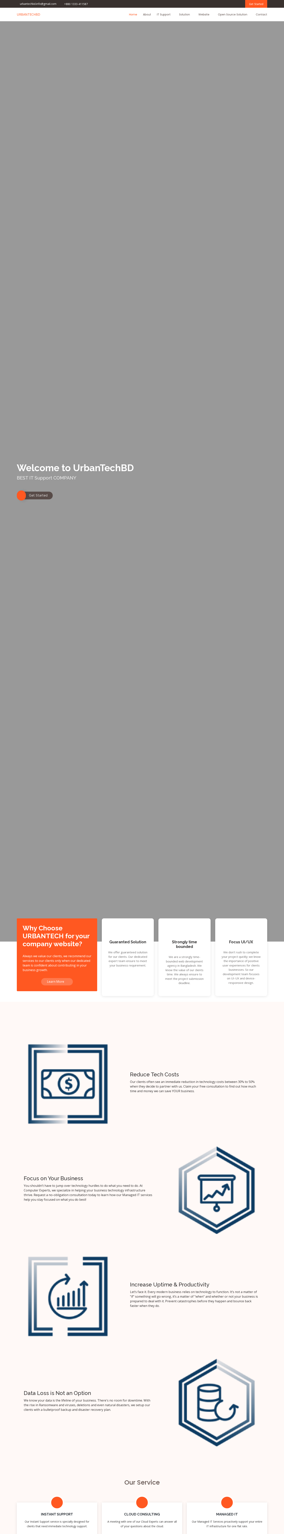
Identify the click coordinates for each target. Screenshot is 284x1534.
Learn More (56, 981)
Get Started (256, 4)
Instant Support (57, 1514)
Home (133, 14)
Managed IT (227, 1514)
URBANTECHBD (28, 14)
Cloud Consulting (142, 1514)
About (147, 14)
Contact (261, 14)
